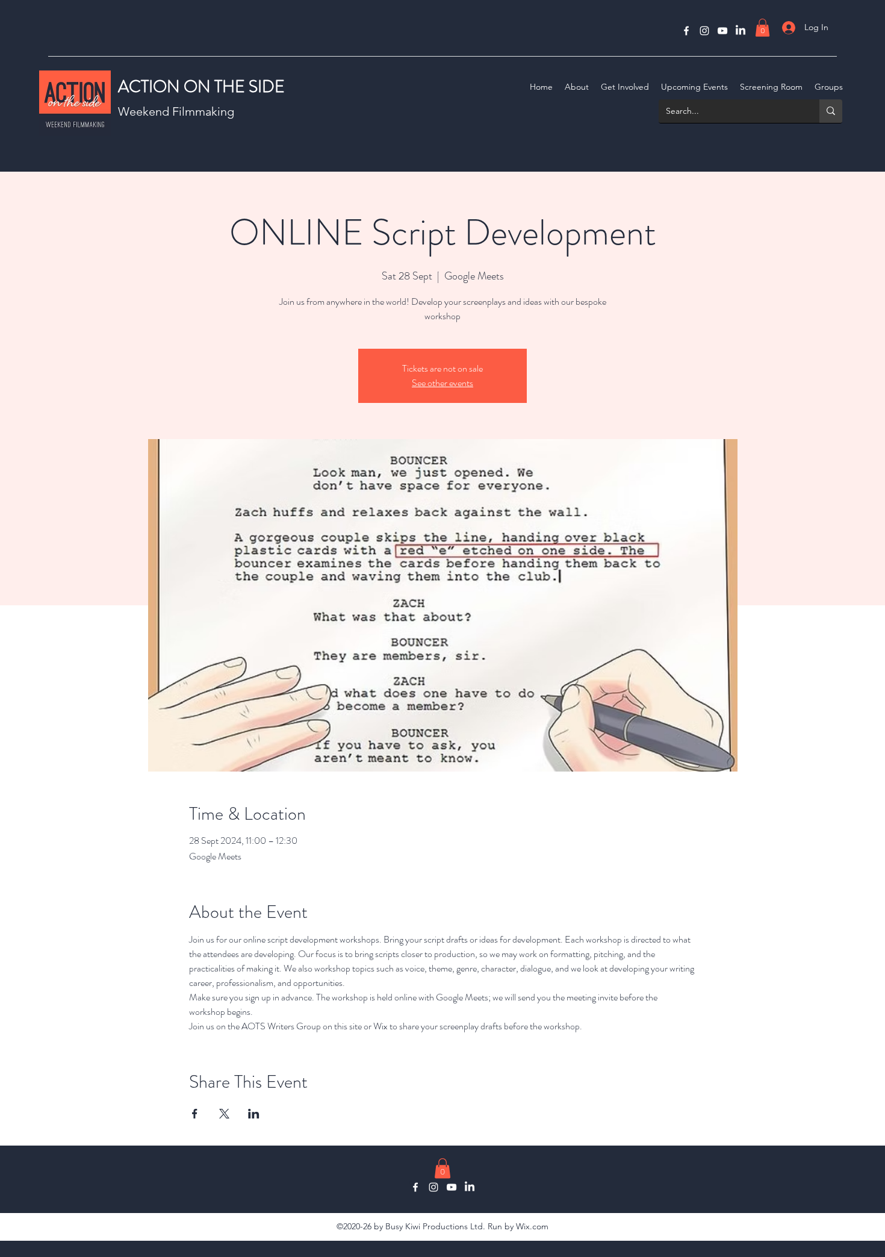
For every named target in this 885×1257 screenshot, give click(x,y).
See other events (442, 383)
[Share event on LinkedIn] (253, 1113)
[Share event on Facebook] (194, 1113)
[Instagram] (704, 31)
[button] (762, 28)
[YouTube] (722, 31)
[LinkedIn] (740, 31)
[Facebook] (686, 31)
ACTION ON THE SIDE (201, 87)
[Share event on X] (224, 1113)
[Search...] (830, 111)
